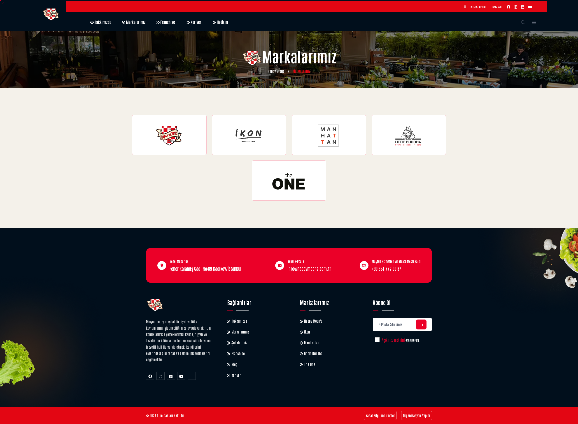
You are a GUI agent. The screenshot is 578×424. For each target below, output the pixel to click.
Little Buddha (313, 353)
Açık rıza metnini (393, 340)
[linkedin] (522, 6)
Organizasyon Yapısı (416, 415)
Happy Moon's (313, 321)
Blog (234, 364)
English (482, 6)
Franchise (167, 21)
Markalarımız (135, 21)
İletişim (222, 21)
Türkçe (474, 6)
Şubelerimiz (239, 342)
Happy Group (276, 71)
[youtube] (530, 6)
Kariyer (195, 21)
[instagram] (515, 6)
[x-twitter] (192, 376)
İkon (307, 331)
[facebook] (508, 6)
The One (309, 364)
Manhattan (311, 342)
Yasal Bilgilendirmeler (380, 415)
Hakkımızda (102, 21)
